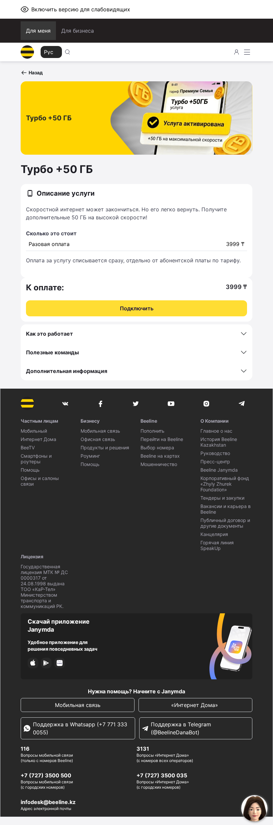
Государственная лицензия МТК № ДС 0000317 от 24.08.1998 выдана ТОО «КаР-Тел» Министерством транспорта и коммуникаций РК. (44, 586)
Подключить (136, 308)
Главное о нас (216, 431)
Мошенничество (158, 464)
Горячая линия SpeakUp (217, 545)
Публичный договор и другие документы (225, 523)
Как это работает (49, 333)
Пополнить (152, 431)
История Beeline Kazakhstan (218, 442)
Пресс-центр (215, 461)
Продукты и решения (105, 447)
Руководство (215, 453)
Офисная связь (98, 439)
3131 (142, 748)
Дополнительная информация (66, 371)
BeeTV (28, 447)
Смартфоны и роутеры (36, 458)
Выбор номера (157, 447)
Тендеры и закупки (222, 498)
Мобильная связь (100, 431)
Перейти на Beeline (161, 439)
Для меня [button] (38, 30)
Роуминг (90, 456)
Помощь (30, 470)
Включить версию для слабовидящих (80, 9)
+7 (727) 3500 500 (46, 775)
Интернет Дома (38, 439)
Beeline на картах (160, 456)
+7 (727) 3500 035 (161, 775)
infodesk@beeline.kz (48, 802)
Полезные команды (52, 352)
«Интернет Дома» (195, 705)
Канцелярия (214, 534)
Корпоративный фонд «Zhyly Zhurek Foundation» (224, 483)
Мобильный (34, 431)
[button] (32, 72)
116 (25, 748)
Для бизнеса (77, 30)
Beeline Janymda (219, 470)
